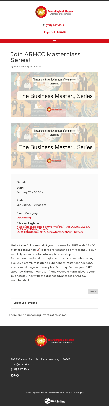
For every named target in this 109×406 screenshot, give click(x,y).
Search (93, 291)
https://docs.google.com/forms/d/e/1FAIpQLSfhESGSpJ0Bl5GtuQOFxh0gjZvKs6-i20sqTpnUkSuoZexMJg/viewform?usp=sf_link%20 (54, 229)
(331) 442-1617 (55, 25)
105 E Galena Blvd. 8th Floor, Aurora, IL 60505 (40, 359)
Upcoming (24, 217)
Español (49, 32)
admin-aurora (21, 66)
